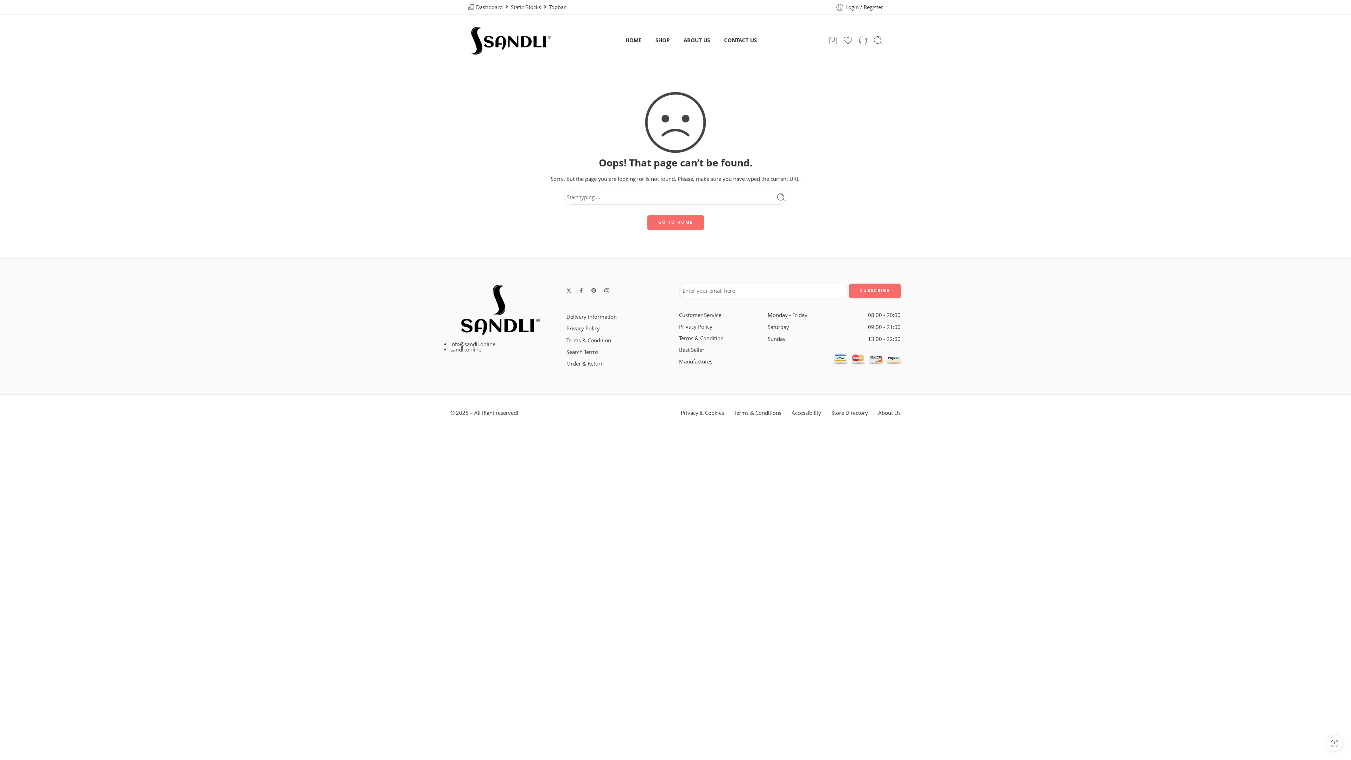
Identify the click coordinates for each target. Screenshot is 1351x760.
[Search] (878, 40)
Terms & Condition (588, 340)
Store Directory (849, 413)
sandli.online (465, 349)
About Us (889, 413)
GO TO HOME (675, 222)
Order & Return (585, 363)
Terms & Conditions (757, 413)
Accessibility (806, 413)
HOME (633, 40)
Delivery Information (591, 317)
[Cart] (833, 40)
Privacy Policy (583, 328)
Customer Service (700, 315)
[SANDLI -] (511, 40)
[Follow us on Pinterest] (594, 290)
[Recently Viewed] (1334, 743)
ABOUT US (697, 40)
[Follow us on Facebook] (581, 290)
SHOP (662, 40)
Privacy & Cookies (702, 413)
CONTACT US (740, 40)
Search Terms (582, 352)
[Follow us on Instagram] (607, 290)
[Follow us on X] (568, 290)
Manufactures (695, 361)
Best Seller (691, 350)
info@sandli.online (472, 344)
